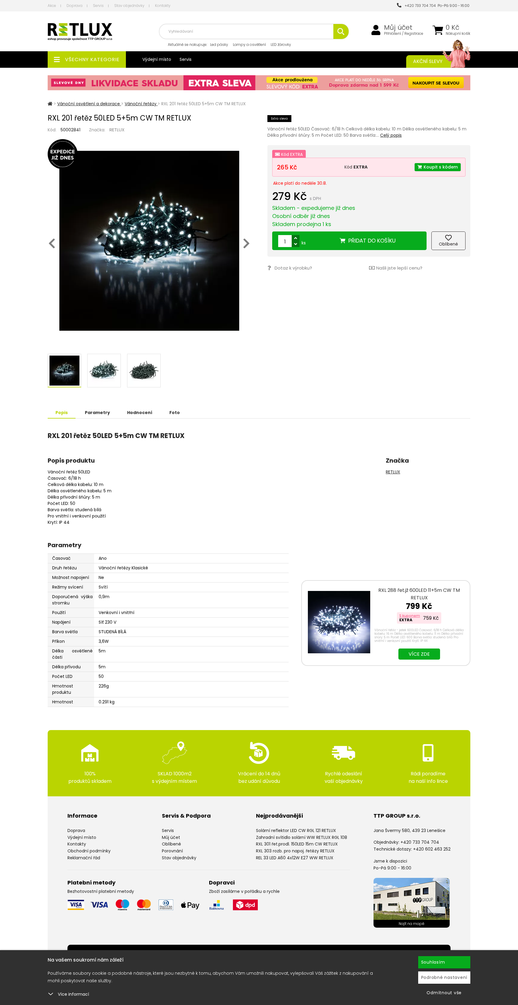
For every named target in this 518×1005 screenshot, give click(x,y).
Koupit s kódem (441, 167)
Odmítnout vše (444, 993)
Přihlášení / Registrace (403, 33)
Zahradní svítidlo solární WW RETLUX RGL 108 (301, 837)
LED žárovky (281, 44)
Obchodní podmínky (89, 851)
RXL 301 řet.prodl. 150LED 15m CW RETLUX (297, 844)
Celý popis (391, 135)
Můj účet (398, 27)
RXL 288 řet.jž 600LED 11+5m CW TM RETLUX (419, 594)
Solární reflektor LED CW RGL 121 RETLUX (296, 831)
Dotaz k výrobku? (293, 268)
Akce (52, 5)
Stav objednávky (129, 5)
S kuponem (409, 615)
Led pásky (219, 44)
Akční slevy (427, 61)
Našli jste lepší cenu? (399, 268)
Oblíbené (171, 844)
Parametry (97, 413)
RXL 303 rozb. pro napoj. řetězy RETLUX (295, 851)
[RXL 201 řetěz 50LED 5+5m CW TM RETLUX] (149, 241)
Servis (98, 5)
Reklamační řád (83, 858)
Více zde (419, 654)
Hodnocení (139, 413)
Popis (61, 413)
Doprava (74, 5)
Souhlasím (433, 962)
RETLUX (116, 130)
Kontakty (163, 5)
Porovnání (172, 851)
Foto (174, 413)
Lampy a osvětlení (249, 44)
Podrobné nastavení (444, 977)
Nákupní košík (458, 33)
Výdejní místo (156, 59)
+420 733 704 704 (419, 5)
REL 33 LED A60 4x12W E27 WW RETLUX (294, 858)
